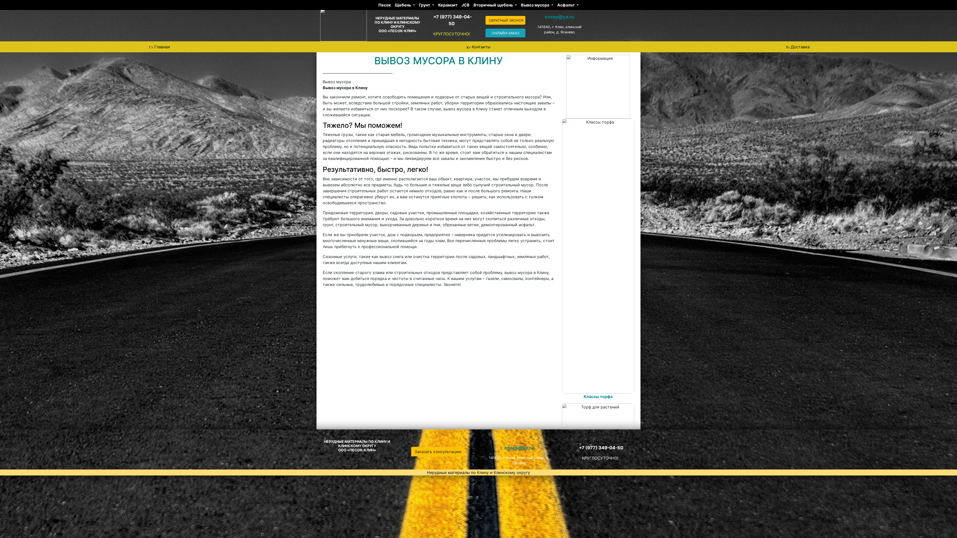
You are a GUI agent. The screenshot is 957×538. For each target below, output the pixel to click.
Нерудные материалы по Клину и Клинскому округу (478, 472)
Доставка (800, 46)
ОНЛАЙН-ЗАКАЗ (505, 33)
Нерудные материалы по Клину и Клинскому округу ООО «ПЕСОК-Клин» (397, 24)
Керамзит (448, 4)
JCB (466, 4)
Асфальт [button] (566, 4)
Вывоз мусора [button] (535, 4)
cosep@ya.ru (559, 16)
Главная (162, 46)
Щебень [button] (403, 4)
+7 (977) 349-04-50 (601, 447)
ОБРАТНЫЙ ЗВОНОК (506, 20)
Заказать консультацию (438, 451)
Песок (384, 4)
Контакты (481, 46)
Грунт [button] (425, 4)
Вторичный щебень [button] (494, 4)
